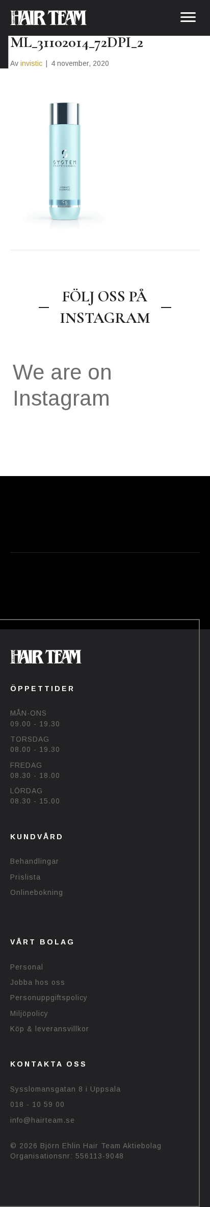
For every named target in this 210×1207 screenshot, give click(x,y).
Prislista (25, 877)
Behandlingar (34, 861)
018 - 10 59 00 (37, 1104)
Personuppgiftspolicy (49, 997)
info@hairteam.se (42, 1120)
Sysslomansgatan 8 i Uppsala (65, 1089)
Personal (26, 967)
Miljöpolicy (29, 1013)
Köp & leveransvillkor (49, 1029)
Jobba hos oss (37, 982)
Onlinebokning (36, 892)
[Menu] (188, 17)
